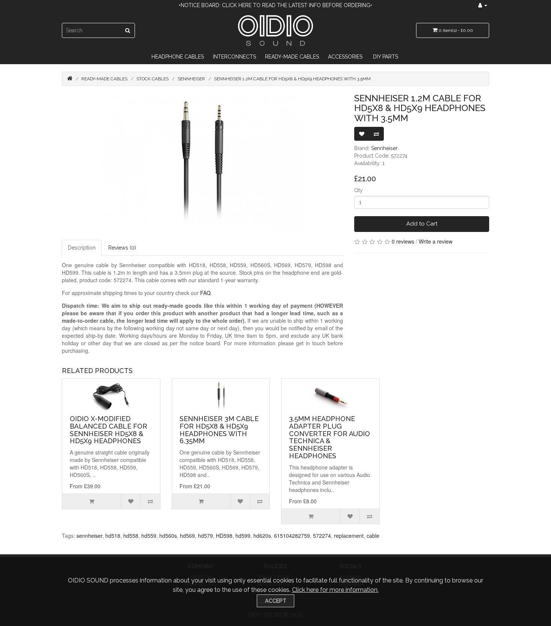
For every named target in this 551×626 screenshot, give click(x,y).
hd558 (130, 535)
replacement (349, 535)
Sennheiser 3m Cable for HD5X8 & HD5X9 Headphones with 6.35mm (219, 430)
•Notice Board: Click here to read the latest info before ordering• (275, 5)
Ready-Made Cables (292, 57)
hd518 (112, 535)
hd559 (148, 535)
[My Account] (482, 5)
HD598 (224, 535)
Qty (358, 190)
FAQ (205, 292)
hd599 (242, 535)
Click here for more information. (335, 589)
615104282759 (292, 535)
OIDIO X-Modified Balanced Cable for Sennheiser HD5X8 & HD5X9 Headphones (108, 430)
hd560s (168, 535)
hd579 (205, 535)
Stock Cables (152, 78)
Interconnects (234, 57)
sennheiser (89, 535)
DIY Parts (385, 57)
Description (82, 248)
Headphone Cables (177, 57)
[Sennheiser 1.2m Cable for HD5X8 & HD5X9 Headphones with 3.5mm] (202, 162)
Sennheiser (191, 78)
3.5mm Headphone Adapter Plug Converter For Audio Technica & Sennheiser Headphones (329, 437)
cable (373, 535)
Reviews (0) (122, 248)
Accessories (345, 57)
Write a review (435, 241)
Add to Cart (421, 223)
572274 (322, 535)
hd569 (187, 535)
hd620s (262, 535)
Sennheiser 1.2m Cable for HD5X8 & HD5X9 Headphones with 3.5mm (292, 78)
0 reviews (403, 241)
